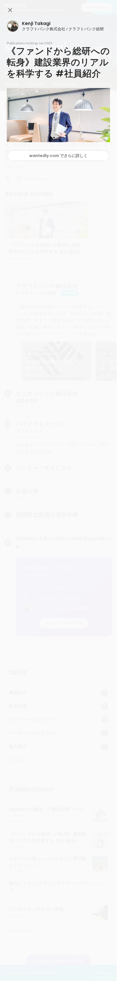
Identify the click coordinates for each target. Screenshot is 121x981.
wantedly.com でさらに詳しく (58, 155)
